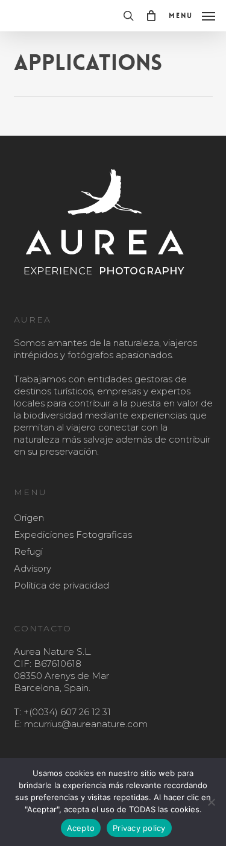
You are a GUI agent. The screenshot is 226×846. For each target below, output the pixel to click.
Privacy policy (139, 828)
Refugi (28, 551)
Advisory (32, 568)
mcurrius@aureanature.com (86, 724)
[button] (192, 15)
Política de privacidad (61, 585)
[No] (211, 802)
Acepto (81, 828)
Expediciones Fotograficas (73, 534)
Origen (29, 517)
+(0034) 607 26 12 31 (67, 712)
